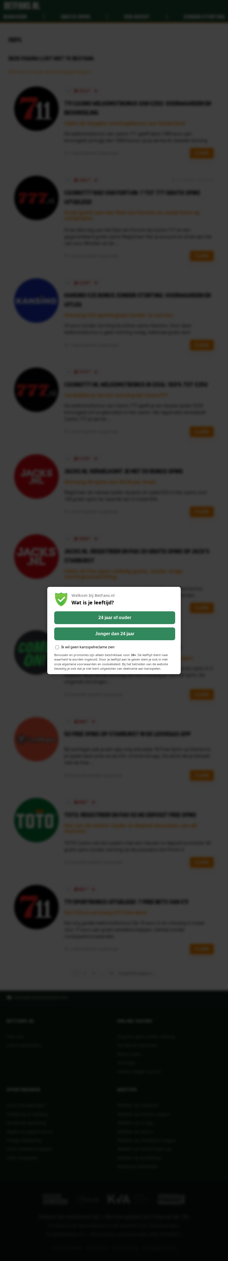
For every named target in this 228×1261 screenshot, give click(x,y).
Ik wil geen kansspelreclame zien (88, 646)
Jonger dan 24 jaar (114, 633)
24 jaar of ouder (114, 617)
